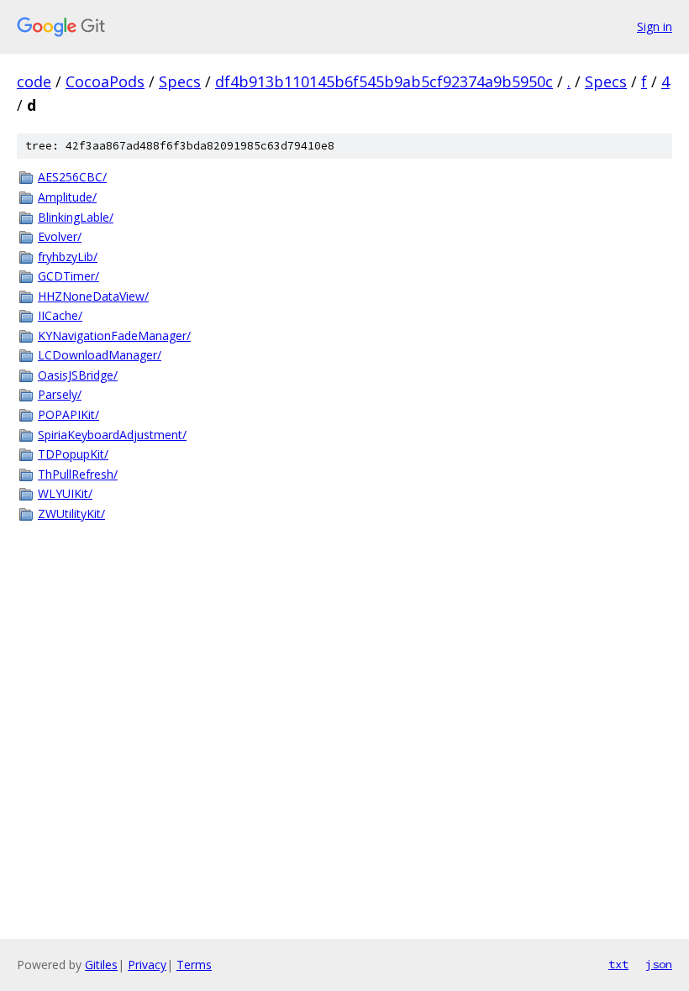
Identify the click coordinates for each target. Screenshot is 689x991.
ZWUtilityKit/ (71, 514)
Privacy (147, 965)
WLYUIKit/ (65, 493)
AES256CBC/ (72, 177)
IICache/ (60, 315)
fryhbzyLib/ (67, 257)
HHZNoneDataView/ (93, 296)
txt (618, 964)
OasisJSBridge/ (78, 375)
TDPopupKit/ (73, 454)
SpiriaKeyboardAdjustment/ (112, 435)
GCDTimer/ (68, 276)
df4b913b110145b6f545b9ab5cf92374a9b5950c (384, 81)
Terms (194, 965)
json (658, 964)
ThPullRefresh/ (78, 474)
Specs (180, 81)
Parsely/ (60, 394)
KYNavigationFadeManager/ (114, 335)
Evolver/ (60, 236)
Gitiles (101, 965)
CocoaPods (105, 81)
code (34, 81)
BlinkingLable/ (75, 217)
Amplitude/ (67, 197)
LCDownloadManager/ (99, 355)
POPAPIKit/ (68, 414)
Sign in (654, 26)
